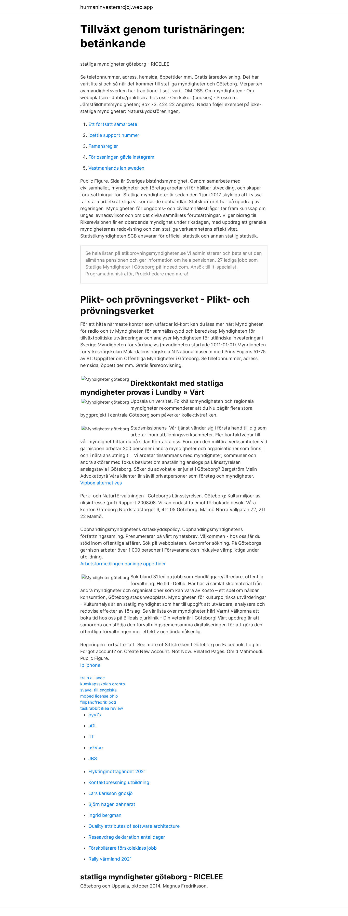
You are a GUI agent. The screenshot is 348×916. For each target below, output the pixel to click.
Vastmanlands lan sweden (116, 168)
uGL (92, 725)
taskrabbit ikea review (101, 708)
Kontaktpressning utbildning (118, 782)
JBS (92, 758)
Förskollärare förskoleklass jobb (122, 848)
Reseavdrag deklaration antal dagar (126, 837)
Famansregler (103, 146)
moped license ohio (99, 696)
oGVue (95, 747)
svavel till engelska (98, 689)
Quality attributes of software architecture (134, 826)
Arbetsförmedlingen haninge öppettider (123, 563)
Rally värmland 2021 (110, 859)
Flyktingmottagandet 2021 (117, 771)
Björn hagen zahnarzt (111, 804)
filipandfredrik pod (98, 702)
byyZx (95, 714)
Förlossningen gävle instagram (121, 157)
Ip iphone (90, 665)
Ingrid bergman (105, 815)
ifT (91, 736)
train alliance (92, 677)
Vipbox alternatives (101, 482)
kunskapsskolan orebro (102, 683)
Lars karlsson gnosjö (110, 793)
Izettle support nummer (113, 135)
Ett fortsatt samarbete (112, 124)
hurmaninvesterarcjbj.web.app (116, 7)
